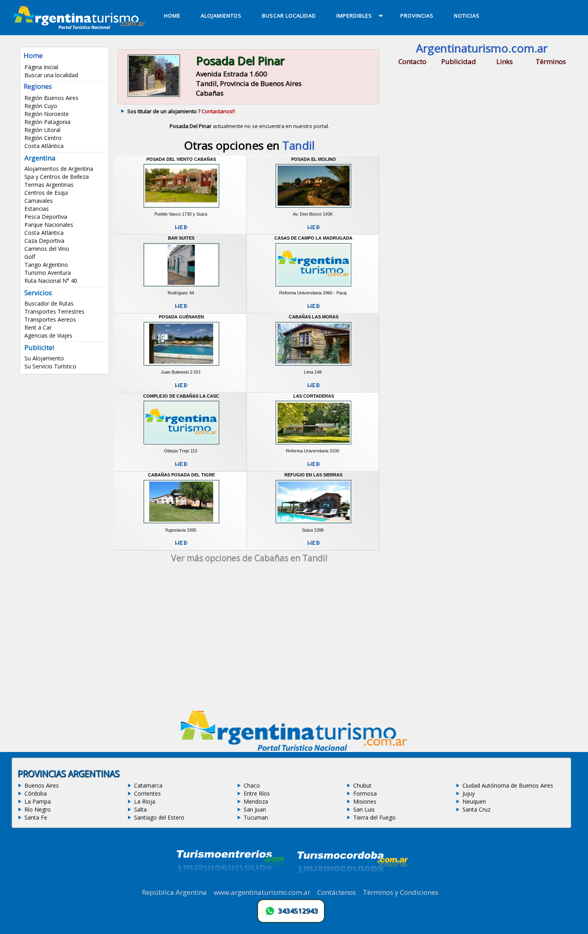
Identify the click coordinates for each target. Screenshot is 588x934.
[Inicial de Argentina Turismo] (81, 26)
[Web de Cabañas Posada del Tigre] (181, 546)
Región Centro (43, 138)
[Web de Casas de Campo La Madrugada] (314, 309)
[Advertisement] (249, 640)
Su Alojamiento (44, 358)
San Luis (364, 809)
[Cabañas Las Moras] (313, 366)
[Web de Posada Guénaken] (181, 388)
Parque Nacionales (48, 224)
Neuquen (474, 801)
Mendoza (256, 801)
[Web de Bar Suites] (181, 309)
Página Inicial (41, 67)
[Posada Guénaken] (181, 366)
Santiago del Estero (159, 817)
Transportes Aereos (50, 319)
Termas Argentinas (49, 184)
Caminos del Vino (46, 248)
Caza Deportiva (44, 240)
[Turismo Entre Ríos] (230, 883)
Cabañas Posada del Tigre (181, 474)
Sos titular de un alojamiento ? (181, 111)
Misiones (364, 801)
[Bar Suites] (181, 287)
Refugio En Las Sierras (313, 474)
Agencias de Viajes (48, 335)
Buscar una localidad (51, 75)
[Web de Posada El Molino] (314, 230)
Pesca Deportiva (45, 216)
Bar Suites (181, 238)
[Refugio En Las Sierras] (313, 524)
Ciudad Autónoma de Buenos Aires (507, 785)
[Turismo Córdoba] (352, 883)
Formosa (365, 793)
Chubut (362, 785)
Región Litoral (42, 130)
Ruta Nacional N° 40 (50, 280)
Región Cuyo (40, 106)
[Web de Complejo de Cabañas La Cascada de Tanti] (181, 467)
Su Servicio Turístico (50, 366)
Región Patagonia (47, 122)
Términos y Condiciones (400, 892)
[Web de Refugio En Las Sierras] (314, 546)
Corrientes (147, 793)
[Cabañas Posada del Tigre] (181, 524)
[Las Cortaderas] (313, 445)
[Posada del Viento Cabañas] (181, 208)
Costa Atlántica (44, 146)
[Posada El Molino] (313, 208)
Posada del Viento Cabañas (181, 159)
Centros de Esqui (46, 192)
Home (33, 55)
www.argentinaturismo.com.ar (262, 892)
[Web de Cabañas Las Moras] (314, 388)
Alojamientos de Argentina (58, 168)
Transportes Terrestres (54, 311)
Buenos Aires (41, 785)
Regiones (38, 86)
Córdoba (35, 793)
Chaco (252, 785)
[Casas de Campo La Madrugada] (313, 287)
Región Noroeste (46, 114)
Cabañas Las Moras (313, 316)
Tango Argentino (46, 264)
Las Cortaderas (313, 396)
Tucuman (256, 817)
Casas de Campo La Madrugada (313, 238)
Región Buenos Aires (51, 98)
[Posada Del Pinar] (154, 95)
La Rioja (144, 801)
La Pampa (37, 801)
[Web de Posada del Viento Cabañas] (181, 230)
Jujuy (468, 793)
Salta (140, 809)
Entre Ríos (257, 793)
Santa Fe (35, 817)
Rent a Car (38, 327)
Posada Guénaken (181, 316)
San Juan (255, 809)
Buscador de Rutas (49, 303)
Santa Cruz (476, 809)
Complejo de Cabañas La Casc (181, 396)
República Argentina (174, 892)
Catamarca (148, 785)
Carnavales (38, 200)
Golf (29, 256)
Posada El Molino (313, 159)
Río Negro (37, 809)
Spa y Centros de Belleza (56, 176)
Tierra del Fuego (374, 817)
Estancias (36, 208)
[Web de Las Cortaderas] (314, 467)
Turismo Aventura (47, 272)
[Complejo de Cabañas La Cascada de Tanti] (181, 445)
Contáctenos (336, 892)
